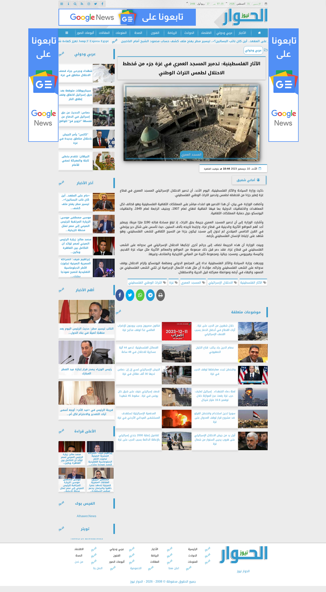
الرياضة (172, 33)
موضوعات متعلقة (246, 312)
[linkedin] (89, 4)
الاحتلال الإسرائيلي (221, 283)
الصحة (138, 33)
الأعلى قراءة (85, 431)
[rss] (82, 4)
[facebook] (102, 4)
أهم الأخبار (85, 289)
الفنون (155, 33)
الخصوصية (135, 568)
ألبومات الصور (85, 33)
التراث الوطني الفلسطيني (145, 283)
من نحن (79, 561)
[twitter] (96, 4)
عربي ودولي (224, 33)
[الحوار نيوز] (127, 17)
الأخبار (242, 33)
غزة (172, 283)
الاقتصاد (206, 33)
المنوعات (121, 33)
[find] (75, 4)
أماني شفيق (246, 180)
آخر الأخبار (85, 182)
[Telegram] (150, 295)
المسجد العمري (191, 283)
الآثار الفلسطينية (251, 283)
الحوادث (189, 33)
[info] (68, 4)
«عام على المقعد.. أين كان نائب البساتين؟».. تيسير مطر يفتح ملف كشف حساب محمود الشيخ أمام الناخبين (231, 41)
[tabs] (62, 4)
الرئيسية (192, 549)
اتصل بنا (97, 568)
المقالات (104, 33)
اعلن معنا (173, 568)
